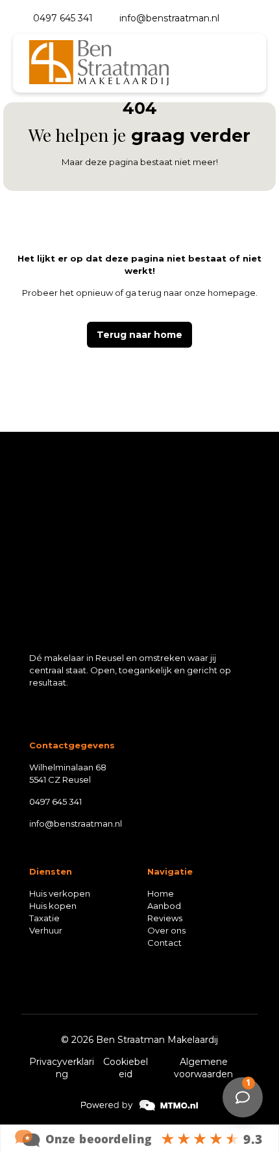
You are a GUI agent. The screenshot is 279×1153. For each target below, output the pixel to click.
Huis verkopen (59, 893)
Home (160, 893)
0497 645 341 (55, 801)
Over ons (166, 930)
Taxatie (44, 918)
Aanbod (164, 906)
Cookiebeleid (125, 1068)
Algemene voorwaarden (203, 1068)
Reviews (164, 918)
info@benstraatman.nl (75, 823)
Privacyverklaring (61, 1068)
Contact (164, 942)
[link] (53, 986)
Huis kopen (53, 906)
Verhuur (45, 930)
